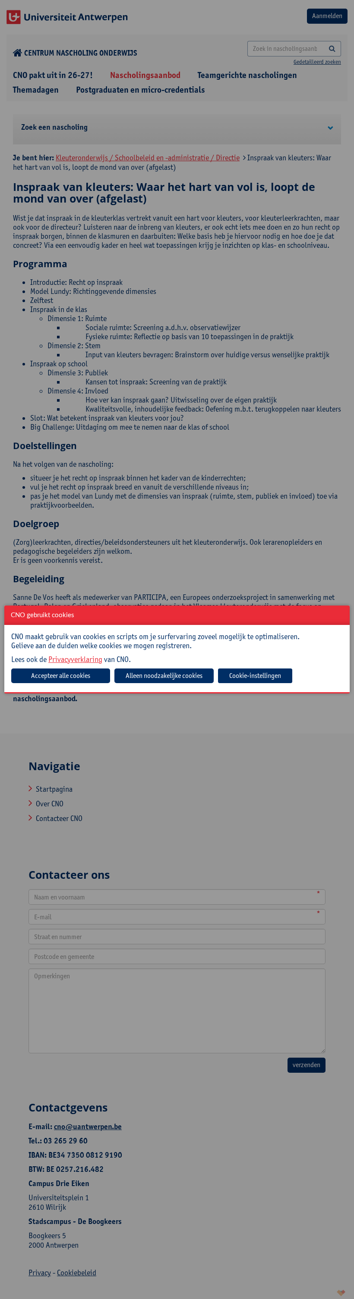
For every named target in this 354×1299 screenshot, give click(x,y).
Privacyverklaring (75, 659)
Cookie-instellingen (255, 675)
